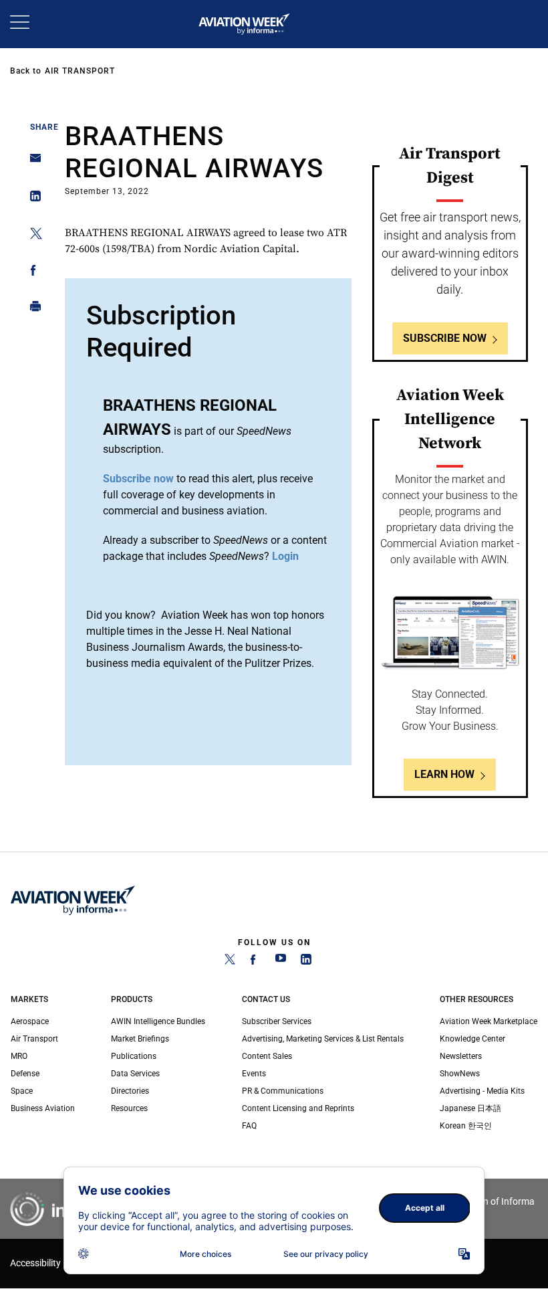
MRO (19, 1056)
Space (22, 1091)
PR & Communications (282, 1091)
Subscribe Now (445, 338)
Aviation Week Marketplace (488, 1021)
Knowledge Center (472, 1039)
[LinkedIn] (306, 962)
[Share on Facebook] (31, 272)
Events (254, 1073)
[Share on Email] (31, 162)
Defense (25, 1073)
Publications (133, 1056)
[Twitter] (230, 962)
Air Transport (80, 71)
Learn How (444, 774)
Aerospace (30, 1021)
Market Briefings (140, 1039)
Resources (129, 1108)
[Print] (31, 309)
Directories (130, 1091)
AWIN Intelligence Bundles (158, 1021)
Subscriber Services (276, 1021)
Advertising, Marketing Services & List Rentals (323, 1039)
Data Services (135, 1073)
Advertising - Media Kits (482, 1091)
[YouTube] (280, 962)
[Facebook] (255, 962)
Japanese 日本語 (470, 1108)
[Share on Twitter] (31, 235)
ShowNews (460, 1073)
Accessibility (35, 1263)
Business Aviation (43, 1108)
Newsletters (461, 1056)
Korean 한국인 (466, 1125)
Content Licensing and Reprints (298, 1108)
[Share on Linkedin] (31, 199)
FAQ (249, 1125)
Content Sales (267, 1056)
